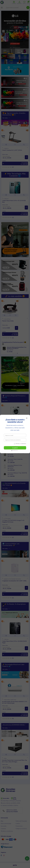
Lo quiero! (15, 448)
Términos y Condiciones (21, 443)
